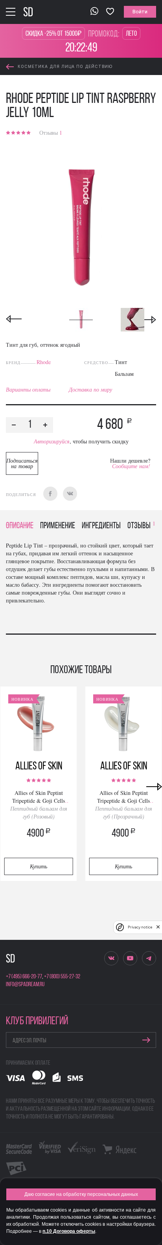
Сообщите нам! (131, 466)
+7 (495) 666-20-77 (24, 977)
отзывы (141, 526)
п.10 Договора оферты (68, 1231)
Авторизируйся (52, 441)
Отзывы (50, 132)
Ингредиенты (101, 526)
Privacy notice (140, 927)
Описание (19, 526)
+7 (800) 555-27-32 (62, 977)
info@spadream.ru (25, 984)
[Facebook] (50, 494)
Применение (57, 526)
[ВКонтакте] (70, 494)
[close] (158, 927)
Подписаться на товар (22, 463)
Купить (38, 866)
